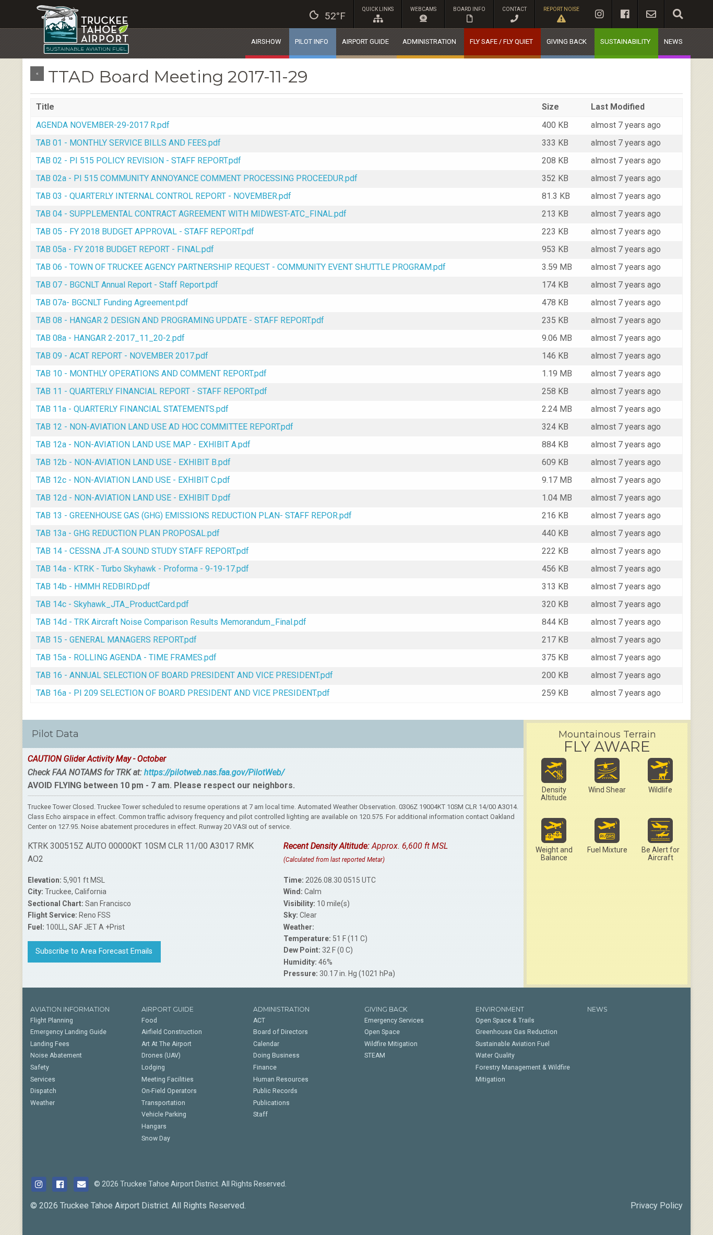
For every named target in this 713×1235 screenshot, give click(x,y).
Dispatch (43, 1091)
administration (429, 41)
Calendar (266, 1044)
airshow (266, 41)
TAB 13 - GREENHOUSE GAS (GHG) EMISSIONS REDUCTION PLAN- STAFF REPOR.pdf (194, 515)
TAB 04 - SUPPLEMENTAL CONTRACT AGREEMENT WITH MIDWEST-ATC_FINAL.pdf (191, 214)
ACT (259, 1020)
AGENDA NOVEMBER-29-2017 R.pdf (103, 125)
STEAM (374, 1055)
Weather (42, 1103)
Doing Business (276, 1055)
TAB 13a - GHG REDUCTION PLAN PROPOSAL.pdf (128, 533)
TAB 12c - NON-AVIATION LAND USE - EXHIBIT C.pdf (133, 480)
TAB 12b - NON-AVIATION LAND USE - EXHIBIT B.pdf (133, 462)
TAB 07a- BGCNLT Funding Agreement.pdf (112, 302)
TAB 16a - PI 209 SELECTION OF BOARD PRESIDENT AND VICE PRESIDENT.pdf (183, 693)
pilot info (311, 41)
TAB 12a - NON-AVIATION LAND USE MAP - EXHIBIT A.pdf (143, 444)
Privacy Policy (657, 1205)
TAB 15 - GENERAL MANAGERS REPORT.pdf (116, 640)
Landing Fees (49, 1044)
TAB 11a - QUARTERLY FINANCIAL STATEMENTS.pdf (132, 409)
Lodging (153, 1067)
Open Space (382, 1032)
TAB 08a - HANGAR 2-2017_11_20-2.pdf (110, 338)
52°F (335, 16)
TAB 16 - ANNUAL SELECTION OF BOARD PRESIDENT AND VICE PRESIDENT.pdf (184, 675)
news (673, 41)
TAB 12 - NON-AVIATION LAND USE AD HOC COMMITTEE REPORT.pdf (164, 427)
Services (42, 1079)
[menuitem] (327, 14)
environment (500, 1009)
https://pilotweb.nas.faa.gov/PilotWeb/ (214, 772)
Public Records (275, 1091)
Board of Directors (280, 1032)
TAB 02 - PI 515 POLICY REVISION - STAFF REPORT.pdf (138, 160)
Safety (39, 1067)
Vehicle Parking (163, 1114)
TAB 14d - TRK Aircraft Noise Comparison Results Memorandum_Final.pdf (171, 622)
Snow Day (155, 1138)
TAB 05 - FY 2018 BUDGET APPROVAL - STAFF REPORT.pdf (145, 231)
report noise (561, 9)
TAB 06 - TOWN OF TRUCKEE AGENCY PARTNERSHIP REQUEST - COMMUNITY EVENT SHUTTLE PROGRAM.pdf (241, 267)
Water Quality (495, 1055)
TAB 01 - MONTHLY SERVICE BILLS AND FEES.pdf (128, 143)
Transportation (163, 1103)
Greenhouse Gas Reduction (516, 1032)
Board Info (469, 9)
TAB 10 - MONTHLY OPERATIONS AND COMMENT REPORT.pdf (151, 373)
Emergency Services (394, 1020)
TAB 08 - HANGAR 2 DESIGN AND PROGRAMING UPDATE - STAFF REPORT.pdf (180, 320)
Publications (271, 1103)
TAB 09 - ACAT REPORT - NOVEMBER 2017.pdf (122, 356)
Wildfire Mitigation (391, 1044)
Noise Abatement (56, 1055)
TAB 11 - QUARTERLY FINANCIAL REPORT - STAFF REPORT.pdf (151, 391)
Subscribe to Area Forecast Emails (93, 951)
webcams (423, 9)
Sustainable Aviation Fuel (513, 1044)
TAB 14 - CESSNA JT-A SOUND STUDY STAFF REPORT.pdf (142, 551)
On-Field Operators (169, 1091)
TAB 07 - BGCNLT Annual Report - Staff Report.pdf (127, 285)
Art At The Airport (166, 1044)
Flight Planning (51, 1020)
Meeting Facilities (167, 1079)
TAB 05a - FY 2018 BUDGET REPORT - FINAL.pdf (125, 249)
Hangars (154, 1126)
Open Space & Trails (505, 1020)
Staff (260, 1114)
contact (514, 9)
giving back (566, 41)
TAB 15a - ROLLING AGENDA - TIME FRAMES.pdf (126, 657)
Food (149, 1020)
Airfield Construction (171, 1032)
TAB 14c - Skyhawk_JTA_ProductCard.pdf (112, 604)
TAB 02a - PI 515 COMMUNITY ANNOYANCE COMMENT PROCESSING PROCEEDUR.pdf (197, 178)
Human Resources (280, 1079)
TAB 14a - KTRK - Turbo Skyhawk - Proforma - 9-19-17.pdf (142, 569)
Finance (265, 1067)
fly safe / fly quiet (501, 41)
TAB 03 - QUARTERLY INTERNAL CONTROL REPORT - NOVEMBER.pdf (163, 196)
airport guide (365, 41)
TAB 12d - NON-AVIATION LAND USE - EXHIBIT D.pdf (133, 498)
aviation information (70, 1009)
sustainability (625, 41)
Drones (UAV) (161, 1055)
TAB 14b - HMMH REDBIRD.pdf (93, 586)
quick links (378, 9)
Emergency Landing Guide (68, 1032)
